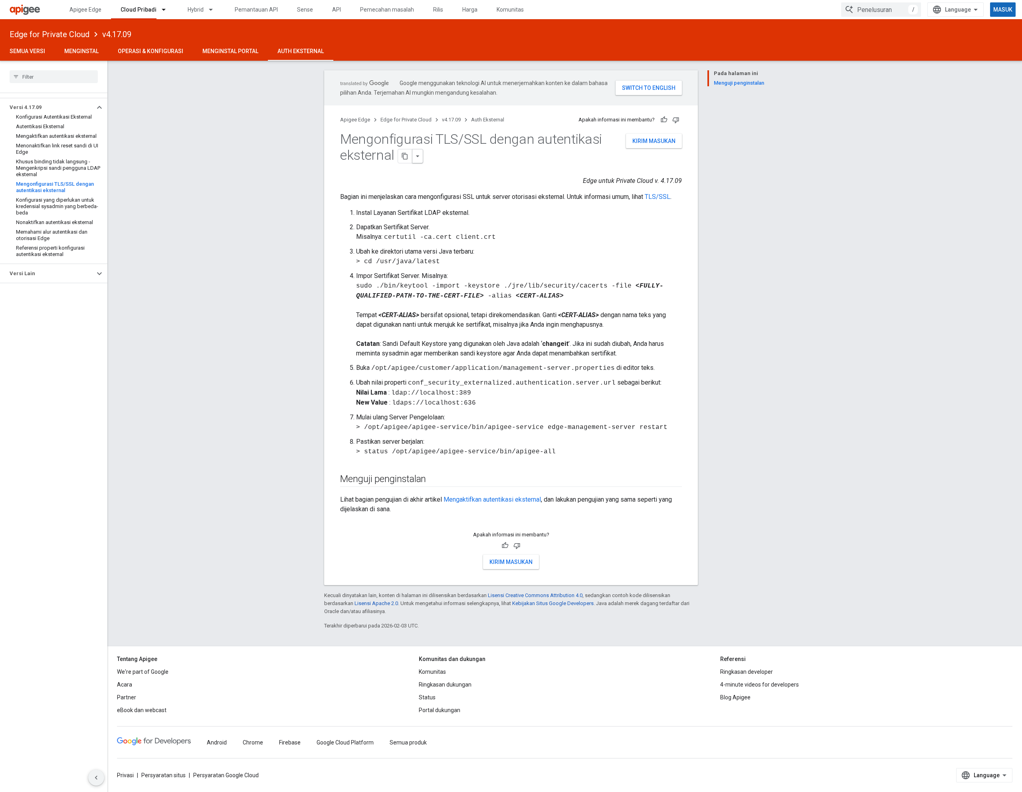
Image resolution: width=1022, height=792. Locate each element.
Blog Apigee (735, 697)
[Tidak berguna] (676, 120)
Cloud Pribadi (138, 9)
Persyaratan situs (163, 775)
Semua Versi (27, 51)
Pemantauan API (256, 9)
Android (217, 742)
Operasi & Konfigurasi (150, 51)
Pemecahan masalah (387, 9)
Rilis (438, 9)
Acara (124, 684)
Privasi (125, 775)
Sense (305, 9)
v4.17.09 (116, 34)
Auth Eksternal (300, 51)
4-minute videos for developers (759, 684)
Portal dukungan (439, 710)
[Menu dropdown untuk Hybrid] (214, 9)
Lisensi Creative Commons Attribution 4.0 (535, 595)
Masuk (1002, 9)
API (336, 9)
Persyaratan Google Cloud (226, 775)
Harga (469, 9)
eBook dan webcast (141, 710)
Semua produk (408, 742)
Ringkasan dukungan (445, 684)
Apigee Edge (85, 9)
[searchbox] (54, 76)
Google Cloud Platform (345, 742)
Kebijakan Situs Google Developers (553, 603)
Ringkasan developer (746, 672)
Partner (126, 697)
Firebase (290, 742)
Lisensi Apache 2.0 (376, 603)
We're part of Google (142, 672)
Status (427, 697)
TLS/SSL (657, 196)
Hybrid (196, 9)
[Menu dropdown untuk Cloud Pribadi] (167, 9)
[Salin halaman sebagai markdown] (405, 156)
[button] (47, 107)
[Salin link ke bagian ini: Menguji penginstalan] (434, 479)
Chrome (253, 742)
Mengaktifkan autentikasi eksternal (492, 499)
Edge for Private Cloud (49, 34)
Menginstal (81, 51)
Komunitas (510, 9)
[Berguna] (664, 120)
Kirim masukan (653, 141)
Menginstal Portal (230, 51)
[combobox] (881, 9)
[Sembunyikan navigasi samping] (96, 778)
